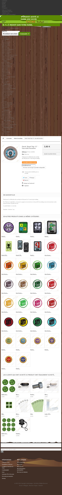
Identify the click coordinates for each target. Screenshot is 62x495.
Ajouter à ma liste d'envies (50, 154)
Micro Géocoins (5, 48)
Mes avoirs (19, 464)
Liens (3, 472)
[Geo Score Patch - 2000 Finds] (52, 265)
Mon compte (21, 460)
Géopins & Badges (6, 113)
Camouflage (5, 78)
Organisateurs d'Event (7, 11)
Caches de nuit (5, 81)
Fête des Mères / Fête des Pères (9, 124)
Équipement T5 (5, 107)
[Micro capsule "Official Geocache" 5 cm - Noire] (23, 386)
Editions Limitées (6, 45)
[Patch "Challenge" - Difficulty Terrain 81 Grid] (9, 341)
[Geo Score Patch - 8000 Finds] (23, 303)
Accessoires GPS (6, 95)
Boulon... (32, 394)
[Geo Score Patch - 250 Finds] (9, 265)
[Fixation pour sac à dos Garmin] (23, 425)
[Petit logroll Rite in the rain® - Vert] (37, 405)
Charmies (40, 485)
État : (23, 154)
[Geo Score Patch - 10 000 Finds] (52, 303)
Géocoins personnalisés (7, 476)
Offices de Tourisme (6, 10)
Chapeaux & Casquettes (7, 92)
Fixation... (18, 433)
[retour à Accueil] (3, 138)
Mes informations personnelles (21, 469)
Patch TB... (4, 255)
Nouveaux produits (8, 127)
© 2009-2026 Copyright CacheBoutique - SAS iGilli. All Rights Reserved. (31, 483)
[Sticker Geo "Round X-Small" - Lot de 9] (9, 425)
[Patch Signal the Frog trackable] (52, 227)
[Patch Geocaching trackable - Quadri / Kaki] (23, 227)
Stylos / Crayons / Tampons (8, 77)
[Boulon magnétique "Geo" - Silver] (37, 386)
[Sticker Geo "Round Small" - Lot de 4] (9, 386)
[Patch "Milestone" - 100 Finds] (52, 341)
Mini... (3, 414)
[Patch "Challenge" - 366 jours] (37, 341)
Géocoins (4, 40)
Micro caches (5, 69)
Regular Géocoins (6, 42)
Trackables (6, 39)
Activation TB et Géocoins (8, 474)
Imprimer (26, 185)
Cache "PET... (48, 414)
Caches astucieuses (6, 65)
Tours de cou (5, 97)
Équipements (7, 84)
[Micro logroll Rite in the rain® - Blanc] (23, 405)
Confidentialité (5, 470)
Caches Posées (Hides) (7, 58)
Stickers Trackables (6, 52)
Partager (32, 177)
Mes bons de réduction (22, 472)
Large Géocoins (5, 43)
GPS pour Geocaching (7, 94)
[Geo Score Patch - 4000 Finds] (23, 284)
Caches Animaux (6, 72)
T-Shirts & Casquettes (7, 85)
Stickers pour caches (6, 74)
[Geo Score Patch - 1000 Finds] (37, 265)
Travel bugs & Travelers (8, 49)
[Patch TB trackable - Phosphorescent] (9, 246)
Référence (24, 152)
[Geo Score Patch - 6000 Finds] (52, 284)
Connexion (4, 0)
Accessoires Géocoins (7, 104)
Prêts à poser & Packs (7, 64)
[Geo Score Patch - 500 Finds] (23, 265)
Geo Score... (48, 255)
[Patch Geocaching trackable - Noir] (37, 227)
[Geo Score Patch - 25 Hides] (23, 322)
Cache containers (6, 62)
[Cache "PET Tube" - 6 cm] (52, 405)
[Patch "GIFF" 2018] (9, 227)
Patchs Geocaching (6, 116)
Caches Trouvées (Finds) (8, 56)
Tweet (25, 177)
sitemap (4, 478)
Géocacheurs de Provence (8, 121)
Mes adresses (20, 466)
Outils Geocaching (6, 105)
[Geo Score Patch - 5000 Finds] (37, 284)
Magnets (4, 79)
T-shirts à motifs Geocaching (8, 88)
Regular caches (5, 71)
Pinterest (26, 180)
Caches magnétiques (7, 66)
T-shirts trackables (6, 90)
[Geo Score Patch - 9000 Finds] (37, 303)
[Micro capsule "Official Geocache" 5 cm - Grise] (52, 386)
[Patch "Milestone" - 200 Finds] (9, 359)
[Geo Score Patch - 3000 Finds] (9, 284)
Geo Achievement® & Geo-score (9, 55)
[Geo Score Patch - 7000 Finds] (9, 303)
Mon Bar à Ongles (33, 485)
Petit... (31, 414)
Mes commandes (21, 462)
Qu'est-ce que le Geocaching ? (9, 14)
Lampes (4, 98)
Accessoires (7, 110)
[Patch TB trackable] (23, 246)
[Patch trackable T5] (37, 246)
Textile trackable (6, 53)
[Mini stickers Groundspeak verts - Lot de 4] (9, 405)
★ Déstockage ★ (6, 134)
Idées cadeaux (7, 120)
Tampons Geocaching (7, 103)
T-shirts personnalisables (8, 91)
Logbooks (4, 75)
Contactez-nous (5, 13)
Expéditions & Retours (7, 464)
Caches (5, 61)
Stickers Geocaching (6, 114)
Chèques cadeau (6, 123)
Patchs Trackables (6, 51)
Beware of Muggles (23, 485)
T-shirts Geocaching (6, 87)
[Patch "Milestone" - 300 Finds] (23, 359)
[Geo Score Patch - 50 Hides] (37, 322)
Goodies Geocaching (7, 111)
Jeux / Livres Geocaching (7, 117)
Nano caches (5, 68)
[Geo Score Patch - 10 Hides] (9, 322)
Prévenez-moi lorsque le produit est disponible (34, 167)
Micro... (17, 394)
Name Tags (4, 46)
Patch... (4, 236)
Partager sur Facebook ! (29, 183)
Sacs (3, 100)
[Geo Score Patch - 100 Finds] (52, 246)
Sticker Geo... (5, 394)
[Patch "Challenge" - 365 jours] (23, 341)
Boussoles (4, 101)
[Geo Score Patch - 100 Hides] (52, 322)
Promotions (7, 131)
